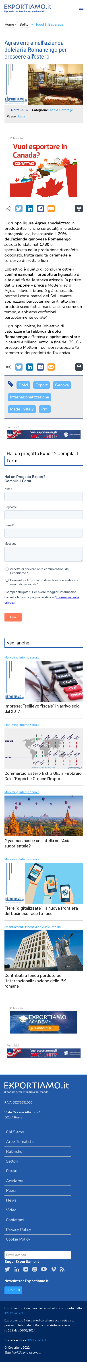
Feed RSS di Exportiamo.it (62, 1269)
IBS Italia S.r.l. (14, 1313)
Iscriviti (13, 1290)
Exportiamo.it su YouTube (44, 1269)
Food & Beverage (49, 24)
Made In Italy (22, 409)
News (11, 1200)
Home (9, 24)
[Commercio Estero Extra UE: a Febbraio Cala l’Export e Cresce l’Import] (43, 748)
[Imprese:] (43, 681)
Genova (62, 385)
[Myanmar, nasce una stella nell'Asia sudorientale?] (43, 815)
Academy (14, 1181)
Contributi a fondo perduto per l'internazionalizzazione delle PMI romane (36, 980)
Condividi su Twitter (19, 208)
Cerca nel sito (78, 1255)
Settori (25, 24)
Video (11, 1210)
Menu (81, 11)
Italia (21, 116)
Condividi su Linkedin (29, 208)
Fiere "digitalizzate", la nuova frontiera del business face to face (41, 910)
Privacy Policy (18, 1229)
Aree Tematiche (20, 1141)
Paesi (11, 1190)
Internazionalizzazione (29, 397)
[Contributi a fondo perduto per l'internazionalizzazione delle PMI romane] (43, 950)
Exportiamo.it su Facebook (25, 1269)
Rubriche (14, 1151)
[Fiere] (43, 883)
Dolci (23, 385)
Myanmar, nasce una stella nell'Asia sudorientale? (37, 843)
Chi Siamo (15, 1132)
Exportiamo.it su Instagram (34, 1269)
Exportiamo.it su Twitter (7, 1269)
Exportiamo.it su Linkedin (16, 1269)
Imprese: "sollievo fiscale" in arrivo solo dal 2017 (42, 708)
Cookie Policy (18, 1239)
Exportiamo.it (27, 8)
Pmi (44, 409)
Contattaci (15, 1220)
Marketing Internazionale (21, 658)
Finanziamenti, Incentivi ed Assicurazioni (32, 927)
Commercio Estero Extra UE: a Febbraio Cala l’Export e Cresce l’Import (43, 775)
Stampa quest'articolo (79, 208)
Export (41, 385)
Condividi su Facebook (40, 208)
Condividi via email (51, 208)
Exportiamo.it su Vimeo (53, 1269)
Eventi (11, 1171)
